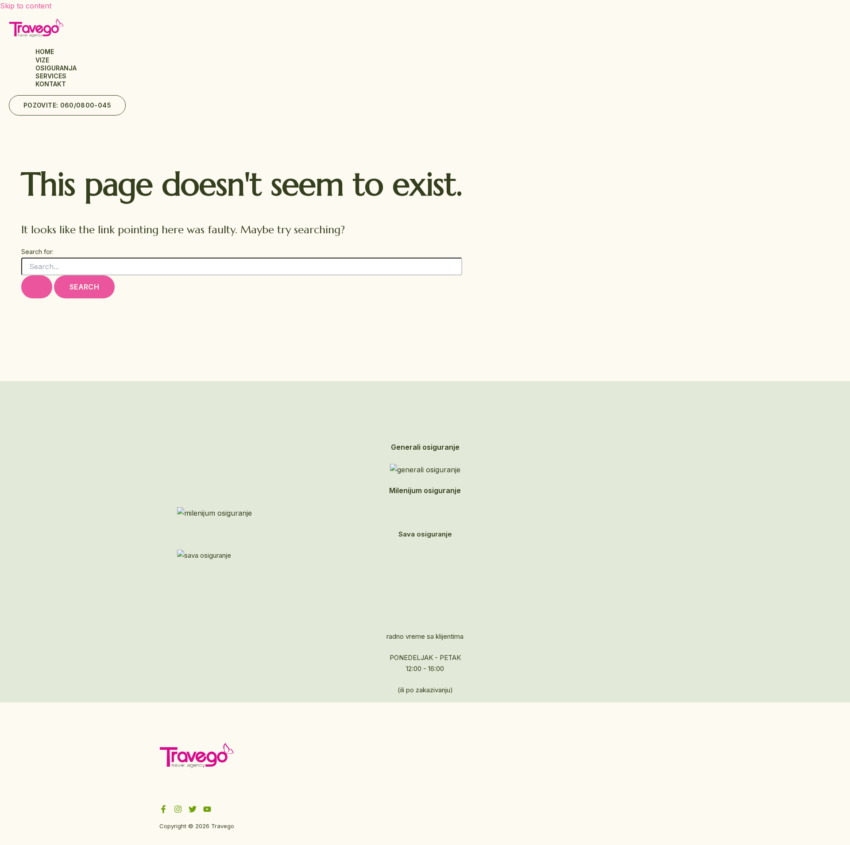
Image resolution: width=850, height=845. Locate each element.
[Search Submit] (36, 286)
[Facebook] (163, 810)
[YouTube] (207, 810)
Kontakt (50, 84)
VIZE (42, 60)
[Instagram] (178, 810)
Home (44, 51)
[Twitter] (193, 810)
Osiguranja (56, 68)
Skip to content (25, 5)
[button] (67, 105)
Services (50, 76)
